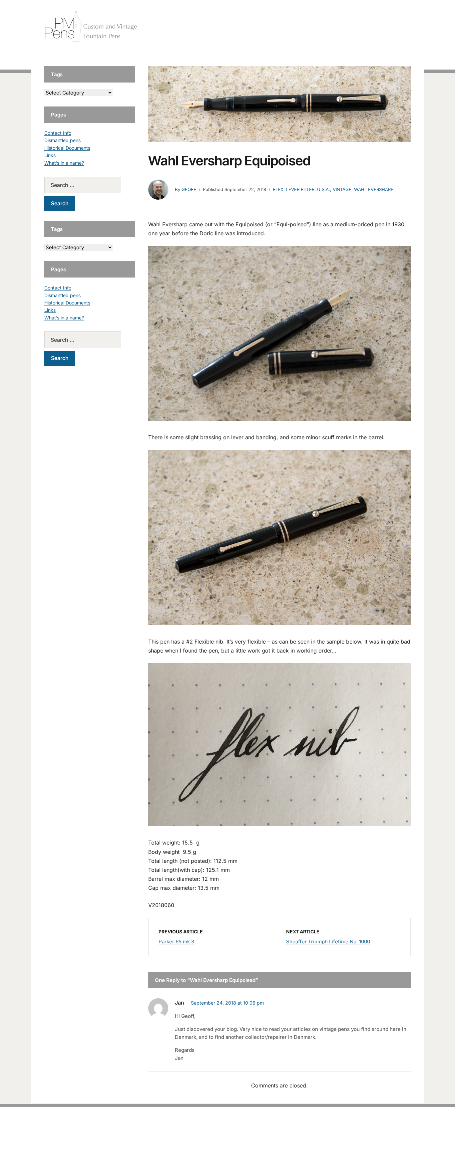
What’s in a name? (64, 163)
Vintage (342, 189)
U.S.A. (323, 189)
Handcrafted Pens (317, 26)
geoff (189, 189)
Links (50, 155)
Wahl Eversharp (373, 189)
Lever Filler (300, 189)
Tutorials (397, 26)
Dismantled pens (62, 140)
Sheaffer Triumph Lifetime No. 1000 (328, 941)
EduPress (241, 1134)
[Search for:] (89, 185)
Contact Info (57, 133)
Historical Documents (67, 148)
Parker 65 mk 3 (176, 941)
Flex (278, 189)
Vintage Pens (362, 26)
